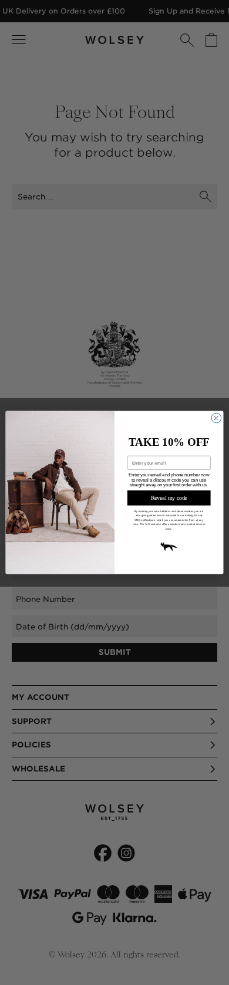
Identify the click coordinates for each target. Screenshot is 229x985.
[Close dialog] (216, 418)
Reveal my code (169, 498)
